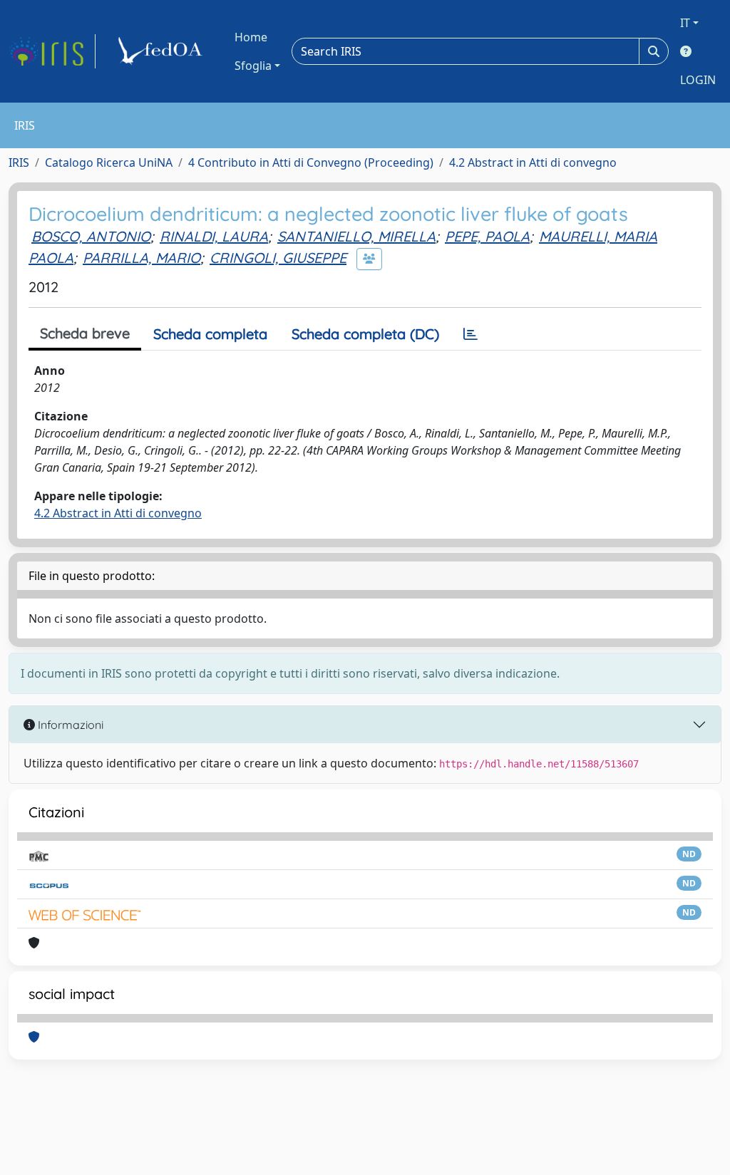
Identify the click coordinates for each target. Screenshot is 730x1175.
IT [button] (685, 23)
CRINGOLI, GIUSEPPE (278, 257)
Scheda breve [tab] (85, 333)
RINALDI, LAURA (214, 236)
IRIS (19, 162)
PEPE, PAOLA (487, 236)
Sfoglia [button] (253, 65)
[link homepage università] (162, 51)
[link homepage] (52, 51)
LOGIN (698, 80)
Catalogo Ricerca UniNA (109, 162)
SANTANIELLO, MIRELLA (356, 236)
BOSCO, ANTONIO (90, 236)
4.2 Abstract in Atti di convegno (533, 162)
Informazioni (69, 725)
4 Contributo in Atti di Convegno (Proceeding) (310, 162)
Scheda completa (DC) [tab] (365, 334)
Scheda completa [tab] (210, 334)
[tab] (470, 334)
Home (251, 37)
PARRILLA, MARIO (141, 257)
